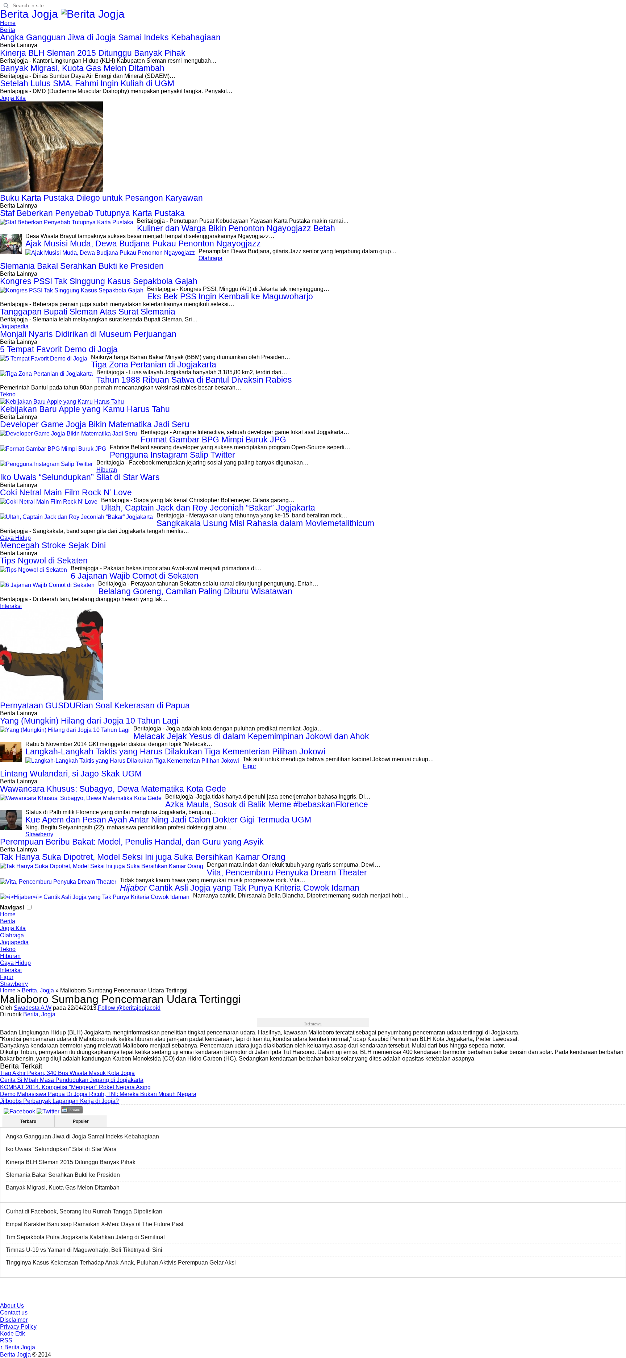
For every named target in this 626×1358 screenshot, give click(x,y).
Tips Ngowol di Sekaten (44, 561)
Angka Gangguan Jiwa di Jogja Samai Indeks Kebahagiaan (110, 37)
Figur (249, 766)
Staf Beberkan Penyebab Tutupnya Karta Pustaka (92, 213)
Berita (7, 30)
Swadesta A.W (32, 1008)
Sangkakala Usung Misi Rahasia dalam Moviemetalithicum (265, 523)
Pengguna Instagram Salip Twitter (172, 455)
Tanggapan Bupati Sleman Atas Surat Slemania (87, 312)
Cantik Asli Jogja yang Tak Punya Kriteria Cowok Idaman (239, 888)
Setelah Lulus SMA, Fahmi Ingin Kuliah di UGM (87, 83)
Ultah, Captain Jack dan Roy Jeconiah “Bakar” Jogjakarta (208, 508)
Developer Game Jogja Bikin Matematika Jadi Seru (94, 424)
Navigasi (12, 907)
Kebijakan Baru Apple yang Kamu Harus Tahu (85, 409)
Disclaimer (14, 1320)
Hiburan (106, 470)
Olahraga (210, 258)
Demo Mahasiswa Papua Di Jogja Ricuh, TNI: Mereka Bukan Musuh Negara (98, 1094)
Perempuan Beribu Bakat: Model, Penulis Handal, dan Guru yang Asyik (132, 842)
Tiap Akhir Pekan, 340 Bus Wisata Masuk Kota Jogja (67, 1073)
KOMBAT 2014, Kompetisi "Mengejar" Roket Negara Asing (75, 1087)
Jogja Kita (13, 98)
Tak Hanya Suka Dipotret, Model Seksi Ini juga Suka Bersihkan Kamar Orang (142, 857)
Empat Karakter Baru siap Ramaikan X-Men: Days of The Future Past (94, 1224)
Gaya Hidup (15, 538)
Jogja (47, 990)
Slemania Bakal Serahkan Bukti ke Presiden (82, 266)
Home (8, 23)
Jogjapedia (14, 326)
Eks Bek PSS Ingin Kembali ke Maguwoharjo (230, 296)
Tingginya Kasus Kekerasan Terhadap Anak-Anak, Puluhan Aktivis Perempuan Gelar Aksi (121, 1262)
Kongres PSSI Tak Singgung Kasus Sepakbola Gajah (98, 281)
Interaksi (11, 606)
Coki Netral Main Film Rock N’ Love (66, 492)
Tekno (8, 394)
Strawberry (39, 834)
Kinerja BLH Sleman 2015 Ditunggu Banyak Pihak (92, 53)
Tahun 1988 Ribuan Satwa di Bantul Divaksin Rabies (194, 380)
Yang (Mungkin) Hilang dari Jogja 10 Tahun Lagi (89, 721)
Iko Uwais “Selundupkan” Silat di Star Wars (80, 477)
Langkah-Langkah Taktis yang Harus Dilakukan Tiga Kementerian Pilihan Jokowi (175, 751)
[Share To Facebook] (19, 1111)
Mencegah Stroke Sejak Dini (53, 545)
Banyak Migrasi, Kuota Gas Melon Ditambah (82, 68)
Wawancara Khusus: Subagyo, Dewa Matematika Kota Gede (113, 789)
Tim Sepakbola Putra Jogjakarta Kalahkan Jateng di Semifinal (85, 1237)
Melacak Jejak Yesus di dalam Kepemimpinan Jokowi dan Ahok (251, 736)
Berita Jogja (30, 14)
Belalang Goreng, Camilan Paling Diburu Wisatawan (195, 591)
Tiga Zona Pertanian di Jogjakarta (153, 365)
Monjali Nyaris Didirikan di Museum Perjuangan (88, 334)
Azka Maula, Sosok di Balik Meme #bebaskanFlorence (266, 804)
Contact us (14, 1312)
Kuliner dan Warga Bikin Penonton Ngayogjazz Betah (236, 228)
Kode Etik (12, 1333)
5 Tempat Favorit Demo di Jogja (59, 349)
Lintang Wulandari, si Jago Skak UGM (71, 774)
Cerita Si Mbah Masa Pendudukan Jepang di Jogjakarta (71, 1080)
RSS (6, 1340)
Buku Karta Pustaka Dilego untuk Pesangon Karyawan (101, 198)
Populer (81, 1121)
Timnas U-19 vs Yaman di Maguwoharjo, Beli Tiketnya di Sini (84, 1250)
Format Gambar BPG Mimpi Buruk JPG (213, 440)
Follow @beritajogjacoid (129, 1008)
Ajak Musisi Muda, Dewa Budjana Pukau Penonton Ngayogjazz (143, 243)
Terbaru (28, 1121)
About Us (12, 1306)
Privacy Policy (18, 1327)
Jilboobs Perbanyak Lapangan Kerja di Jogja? (59, 1101)
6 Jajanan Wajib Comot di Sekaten (135, 576)
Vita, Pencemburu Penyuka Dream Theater (287, 872)
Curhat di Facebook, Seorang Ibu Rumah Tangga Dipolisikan (84, 1211)
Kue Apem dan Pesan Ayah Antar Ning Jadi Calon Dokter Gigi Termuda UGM (168, 820)
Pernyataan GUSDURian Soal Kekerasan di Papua (95, 705)
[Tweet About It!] (48, 1111)
